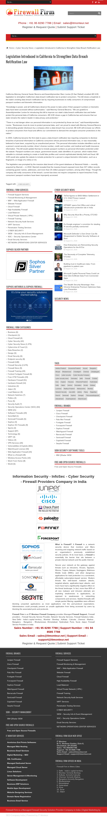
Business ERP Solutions (18, 784)
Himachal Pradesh (82, 382)
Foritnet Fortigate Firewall (18, 374)
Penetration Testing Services (19, 228)
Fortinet (94, 378)
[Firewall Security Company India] (30, 15)
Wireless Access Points (17, 458)
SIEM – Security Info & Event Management (25, 234)
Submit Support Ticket (71, 27)
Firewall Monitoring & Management (22, 198)
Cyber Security (14, 341)
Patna (86, 392)
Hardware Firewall (15, 380)
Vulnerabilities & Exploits (18, 446)
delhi (81, 378)
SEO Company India (15, 815)
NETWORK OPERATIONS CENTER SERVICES (27, 243)
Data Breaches (14, 350)
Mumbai (90, 388)
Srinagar (81, 395)
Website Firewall (14, 204)
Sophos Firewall (62, 428)
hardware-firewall (15, 383)
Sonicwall (65, 395)
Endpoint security (15, 359)
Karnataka (78, 385)
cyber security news (62, 378)
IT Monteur (43, 815)
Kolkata (92, 385)
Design (11, 353)
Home (11, 48)
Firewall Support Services (18, 195)
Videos (10, 440)
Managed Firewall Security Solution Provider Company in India (51, 810)
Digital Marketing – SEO (17, 755)
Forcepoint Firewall (64, 425)
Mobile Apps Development (19, 788)
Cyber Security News (24, 48)
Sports (10, 428)
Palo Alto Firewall (63, 419)
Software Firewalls (15, 413)
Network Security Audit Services (21, 222)
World (10, 464)
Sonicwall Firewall (63, 437)
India (57, 385)
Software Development (17, 780)
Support (11, 431)
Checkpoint (12, 335)
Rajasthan (93, 392)
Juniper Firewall (62, 410)
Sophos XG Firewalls (16, 425)
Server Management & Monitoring (22, 776)
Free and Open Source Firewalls (68, 467)
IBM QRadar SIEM (63, 455)
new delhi (72, 392)
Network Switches (15, 395)
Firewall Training (14, 219)
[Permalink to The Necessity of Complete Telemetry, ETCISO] (58, 260)
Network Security (61, 392)
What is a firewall (15, 455)
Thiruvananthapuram (92, 395)
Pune (10, 401)
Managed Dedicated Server (19, 763)
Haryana (70, 382)
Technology (12, 434)
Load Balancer (14, 213)
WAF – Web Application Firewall (21, 201)
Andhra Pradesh (61, 368)
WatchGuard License (16, 449)
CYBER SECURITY (16, 231)
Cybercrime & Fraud (16, 347)
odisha (79, 392)
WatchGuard (82, 399)
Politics (11, 398)
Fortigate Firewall (63, 422)
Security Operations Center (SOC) (22, 407)
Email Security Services (17, 240)
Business (11, 332)
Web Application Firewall (18, 452)
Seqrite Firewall (62, 443)
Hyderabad (93, 382)
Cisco (57, 375)
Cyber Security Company (81, 375)
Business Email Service (17, 801)
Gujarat (63, 382)
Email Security (14, 356)
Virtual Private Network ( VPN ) (20, 216)
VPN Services (13, 443)
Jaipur (10, 389)
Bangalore (93, 368)
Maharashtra (81, 388)
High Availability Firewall (18, 210)
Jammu (69, 385)
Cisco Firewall (62, 413)
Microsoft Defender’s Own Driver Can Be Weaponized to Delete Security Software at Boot (81, 236)
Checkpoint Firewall (64, 416)
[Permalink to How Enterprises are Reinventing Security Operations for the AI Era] (58, 251)
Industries (12, 386)
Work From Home (15, 461)
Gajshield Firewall (63, 440)
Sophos (11, 422)
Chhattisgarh (95, 371)
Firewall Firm (12, 810)
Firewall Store (13, 368)
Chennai (86, 371)
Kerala (86, 385)
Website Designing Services (19, 792)
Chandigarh (77, 371)
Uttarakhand (59, 399)
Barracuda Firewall (64, 434)
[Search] (99, 13)
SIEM (10, 410)
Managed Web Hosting (17, 746)
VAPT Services (14, 225)
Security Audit (13, 404)
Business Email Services (18, 751)
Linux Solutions (14, 771)
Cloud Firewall (14, 207)
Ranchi (58, 395)
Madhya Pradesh (69, 388)
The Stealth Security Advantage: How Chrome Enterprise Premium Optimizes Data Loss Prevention (82, 287)
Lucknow (58, 388)
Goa (57, 382)
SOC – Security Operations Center (22, 237)
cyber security (24, 184)
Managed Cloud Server (17, 767)
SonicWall (12, 416)
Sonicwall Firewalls (15, 419)
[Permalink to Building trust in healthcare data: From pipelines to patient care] (58, 270)
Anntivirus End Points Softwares (21, 742)
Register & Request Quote (38, 27)
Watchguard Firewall (64, 431)
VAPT (10, 437)
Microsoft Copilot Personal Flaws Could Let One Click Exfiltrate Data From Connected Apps (81, 275)
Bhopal (58, 371)
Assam (85, 368)
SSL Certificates (14, 759)
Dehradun (74, 378)
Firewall (11, 362)
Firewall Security (14, 365)
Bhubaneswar (66, 371)
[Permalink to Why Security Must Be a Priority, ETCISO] (58, 221)
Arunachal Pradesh (74, 368)
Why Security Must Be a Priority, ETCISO (80, 215)
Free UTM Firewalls (16, 377)
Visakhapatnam (71, 399)
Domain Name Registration (19, 796)
